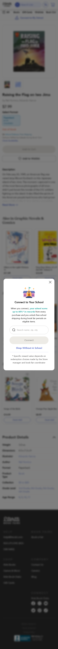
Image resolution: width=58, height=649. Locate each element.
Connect (29, 340)
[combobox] (30, 329)
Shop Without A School (29, 348)
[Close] (50, 282)
